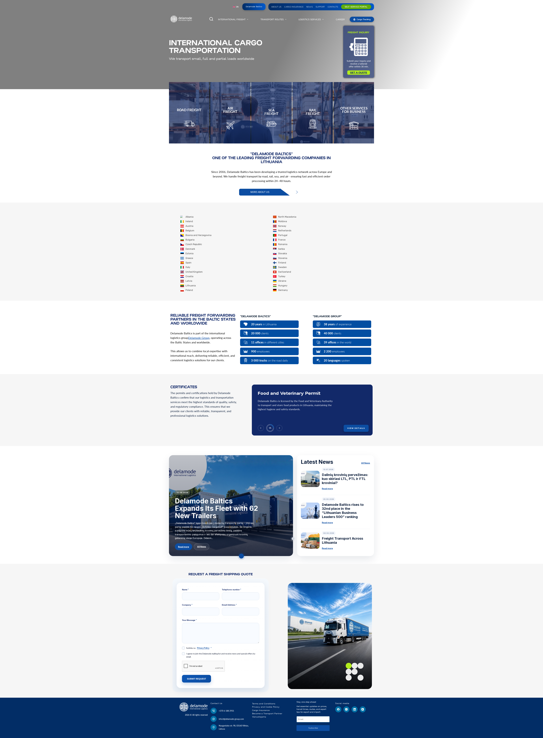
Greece (189, 258)
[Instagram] (346, 709)
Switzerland (284, 272)
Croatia (189, 276)
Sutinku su (199, 648)
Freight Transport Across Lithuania (342, 540)
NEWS (309, 6)
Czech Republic (194, 244)
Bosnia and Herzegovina (198, 235)
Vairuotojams (259, 716)
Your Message (189, 620)
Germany (283, 290)
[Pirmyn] (279, 428)
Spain (188, 262)
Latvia (189, 281)
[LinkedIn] (355, 709)
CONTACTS (333, 6)
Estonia (189, 253)
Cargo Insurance (261, 710)
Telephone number (231, 589)
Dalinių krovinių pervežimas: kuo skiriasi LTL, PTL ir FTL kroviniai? (345, 479)
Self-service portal (356, 6)
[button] (235, 7)
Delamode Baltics (254, 6)
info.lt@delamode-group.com (231, 719)
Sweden (282, 267)
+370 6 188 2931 (226, 711)
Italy (188, 267)
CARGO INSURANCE (293, 6)
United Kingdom (194, 272)
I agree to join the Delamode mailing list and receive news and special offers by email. (220, 655)
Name (185, 589)
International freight (231, 19)
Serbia (281, 249)
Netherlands (284, 230)
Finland (282, 262)
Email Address (229, 605)
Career (340, 19)
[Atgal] (261, 428)
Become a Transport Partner (267, 713)
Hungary (282, 285)
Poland (189, 290)
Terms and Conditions (263, 703)
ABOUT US (276, 6)
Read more (183, 547)
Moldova (282, 221)
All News (201, 547)
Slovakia (282, 253)
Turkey (281, 276)
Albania (189, 216)
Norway (282, 226)
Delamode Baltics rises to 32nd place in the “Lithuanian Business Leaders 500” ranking (343, 511)
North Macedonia (287, 216)
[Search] (211, 19)
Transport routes (272, 19)
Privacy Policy (203, 648)
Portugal (282, 235)
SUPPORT (320, 6)
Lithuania (191, 285)
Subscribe (313, 728)
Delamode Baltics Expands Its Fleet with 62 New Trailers (216, 508)
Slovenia (282, 258)
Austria (189, 226)
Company (187, 605)
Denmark (190, 249)
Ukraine (282, 281)
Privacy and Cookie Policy (266, 707)
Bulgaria (190, 239)
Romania (282, 244)
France (281, 239)
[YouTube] (363, 709)
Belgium (190, 230)
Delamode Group (198, 337)
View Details (356, 428)
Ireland (189, 221)
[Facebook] (338, 709)
